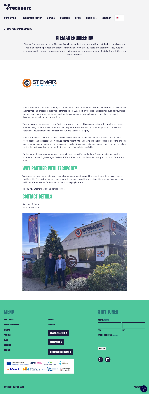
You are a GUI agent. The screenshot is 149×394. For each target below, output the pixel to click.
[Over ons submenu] (96, 18)
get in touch (55, 342)
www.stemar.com (30, 207)
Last (123, 330)
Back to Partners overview (19, 29)
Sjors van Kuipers (30, 204)
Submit (102, 348)
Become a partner (57, 332)
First (99, 330)
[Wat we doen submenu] (17, 18)
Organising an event (59, 352)
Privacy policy (139, 386)
